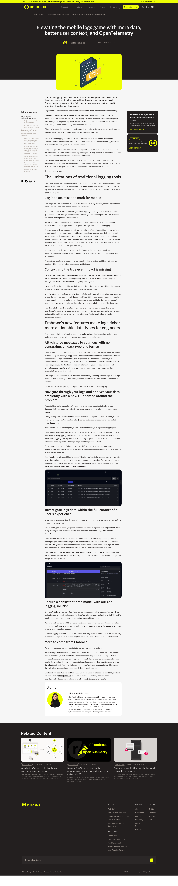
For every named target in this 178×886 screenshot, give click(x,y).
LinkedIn (152, 812)
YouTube (152, 816)
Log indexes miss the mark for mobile (31, 122)
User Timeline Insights (116, 850)
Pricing (102, 7)
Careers (138, 816)
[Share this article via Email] (26, 181)
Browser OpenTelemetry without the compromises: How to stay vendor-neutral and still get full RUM (88, 771)
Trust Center (61, 872)
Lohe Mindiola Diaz (77, 43)
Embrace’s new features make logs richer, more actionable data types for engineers (29, 132)
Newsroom (139, 812)
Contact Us (138, 824)
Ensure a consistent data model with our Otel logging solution (31, 164)
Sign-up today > (136, 148)
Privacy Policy (26, 872)
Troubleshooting (114, 843)
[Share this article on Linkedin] (22, 181)
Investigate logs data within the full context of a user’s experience (31, 158)
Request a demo (130, 7)
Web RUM (111, 809)
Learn (91, 7)
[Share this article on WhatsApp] (30, 181)
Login (115, 7)
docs (110, 673)
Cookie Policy (37, 872)
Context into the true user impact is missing (31, 126)
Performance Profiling (116, 839)
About (137, 809)
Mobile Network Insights (117, 846)
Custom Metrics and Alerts (118, 816)
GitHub (152, 820)
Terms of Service (49, 872)
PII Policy (139, 820)
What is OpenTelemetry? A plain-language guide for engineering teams (40, 769)
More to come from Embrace (30, 170)
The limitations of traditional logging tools (28, 117)
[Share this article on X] (34, 181)
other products (64, 675)
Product (64, 7)
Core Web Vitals (114, 820)
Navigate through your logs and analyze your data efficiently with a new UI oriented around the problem (31, 150)
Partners (138, 829)
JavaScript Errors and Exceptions (116, 824)
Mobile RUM (112, 836)
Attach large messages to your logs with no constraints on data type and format (31, 141)
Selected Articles (33, 860)
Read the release (147, 2)
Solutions (78, 7)
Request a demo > (137, 129)
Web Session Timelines (117, 812)
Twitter (151, 809)
